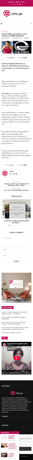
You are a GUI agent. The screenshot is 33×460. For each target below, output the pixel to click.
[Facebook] (10, 4)
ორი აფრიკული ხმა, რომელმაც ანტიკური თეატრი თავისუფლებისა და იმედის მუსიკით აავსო (15, 326)
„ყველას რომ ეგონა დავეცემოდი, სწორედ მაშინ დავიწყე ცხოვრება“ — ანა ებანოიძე (14, 311)
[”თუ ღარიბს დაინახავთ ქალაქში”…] (4, 455)
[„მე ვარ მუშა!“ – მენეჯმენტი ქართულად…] (4, 437)
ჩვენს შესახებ (11, 2)
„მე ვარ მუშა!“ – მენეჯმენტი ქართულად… (12, 437)
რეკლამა (23, 2)
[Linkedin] (17, 4)
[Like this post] (19, 57)
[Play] (3, 371)
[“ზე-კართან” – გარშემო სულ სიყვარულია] (16, 208)
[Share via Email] (25, 57)
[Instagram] (15, 4)
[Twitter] (12, 4)
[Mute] (27, 371)
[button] (3, 211)
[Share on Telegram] (24, 57)
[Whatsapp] (22, 4)
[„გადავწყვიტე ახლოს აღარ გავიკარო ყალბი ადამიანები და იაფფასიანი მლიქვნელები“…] (4, 445)
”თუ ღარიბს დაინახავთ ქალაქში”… (11, 455)
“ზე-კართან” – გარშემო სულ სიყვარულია (16, 221)
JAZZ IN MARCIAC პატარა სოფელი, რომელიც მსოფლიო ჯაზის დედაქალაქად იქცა (14, 321)
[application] (16, 356)
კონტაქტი (17, 2)
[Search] (31, 23)
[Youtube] (19, 4)
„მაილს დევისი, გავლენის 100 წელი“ (11, 331)
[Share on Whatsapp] (22, 57)
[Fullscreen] (29, 371)
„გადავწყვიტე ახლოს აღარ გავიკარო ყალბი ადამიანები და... (12, 446)
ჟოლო (8, 38)
